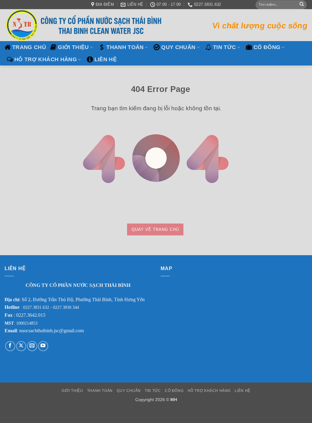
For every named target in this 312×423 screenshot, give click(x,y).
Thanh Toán (125, 47)
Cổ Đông (267, 47)
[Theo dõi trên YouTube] (43, 346)
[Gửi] (301, 4)
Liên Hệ (105, 59)
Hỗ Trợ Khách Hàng (45, 59)
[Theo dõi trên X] (21, 346)
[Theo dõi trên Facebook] (10, 346)
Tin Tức (224, 47)
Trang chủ (29, 47)
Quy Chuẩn (178, 47)
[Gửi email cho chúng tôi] (32, 346)
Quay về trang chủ (155, 229)
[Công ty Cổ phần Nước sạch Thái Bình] (85, 25)
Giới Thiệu (73, 47)
